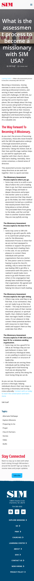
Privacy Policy (17, 572)
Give (17, 555)
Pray (17, 531)
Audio (5, 444)
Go (17, 526)
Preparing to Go (9, 424)
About (17, 549)
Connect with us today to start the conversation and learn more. (17, 393)
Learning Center (6, 78)
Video (5, 440)
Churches (16, 537)
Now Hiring (17, 566)
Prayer (5, 428)
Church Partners (9, 432)
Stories (5, 436)
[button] (31, 4)
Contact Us (17, 560)
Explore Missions (9, 420)
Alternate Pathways (10, 416)
